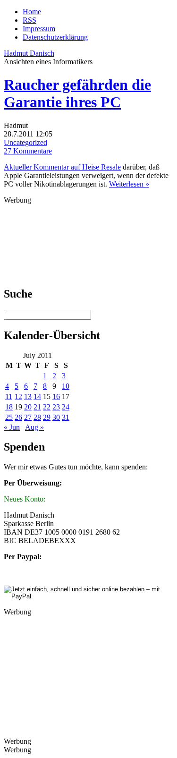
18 (9, 407)
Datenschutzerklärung (55, 37)
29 (47, 417)
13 (28, 396)
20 (28, 407)
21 (37, 407)
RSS (29, 20)
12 (18, 396)
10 (65, 386)
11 (8, 396)
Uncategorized (25, 142)
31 (65, 417)
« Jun (12, 427)
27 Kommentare (28, 151)
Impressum (39, 29)
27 (28, 417)
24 (65, 407)
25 (9, 417)
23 (56, 407)
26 (18, 417)
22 (47, 407)
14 (37, 396)
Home (32, 12)
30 (56, 417)
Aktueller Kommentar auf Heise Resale (62, 167)
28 (37, 417)
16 (56, 396)
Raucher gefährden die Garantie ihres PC (77, 93)
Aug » (34, 427)
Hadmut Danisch (29, 53)
